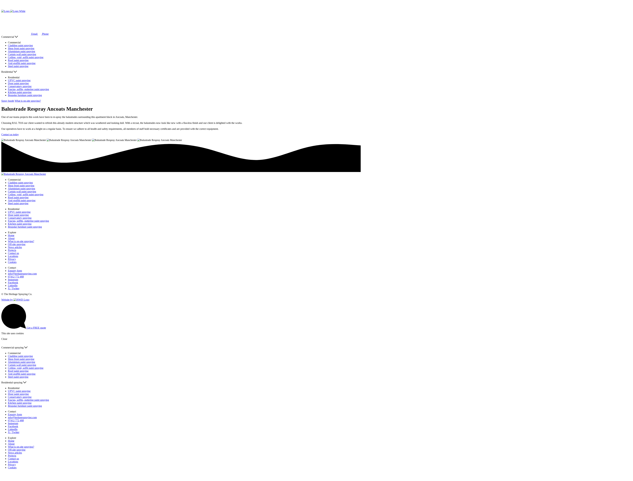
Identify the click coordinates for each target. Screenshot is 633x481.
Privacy (12, 259)
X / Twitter (13, 288)
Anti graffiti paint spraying (21, 63)
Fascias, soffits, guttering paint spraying (28, 89)
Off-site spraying (16, 244)
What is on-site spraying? (28, 100)
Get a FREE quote (36, 327)
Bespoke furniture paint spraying (25, 95)
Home (11, 235)
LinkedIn (12, 285)
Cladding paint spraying (20, 45)
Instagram (13, 279)
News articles (15, 247)
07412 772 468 (16, 276)
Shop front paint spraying (21, 48)
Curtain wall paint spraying (22, 54)
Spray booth (7, 100)
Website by (7, 299)
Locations (13, 256)
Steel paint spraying (18, 66)
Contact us (13, 253)
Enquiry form (15, 270)
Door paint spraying (18, 83)
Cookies (12, 262)
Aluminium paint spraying (21, 51)
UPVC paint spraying (19, 80)
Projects (12, 250)
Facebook (13, 282)
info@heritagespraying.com (22, 273)
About (11, 238)
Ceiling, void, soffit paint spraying (25, 57)
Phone (45, 33)
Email (34, 33)
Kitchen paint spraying (19, 92)
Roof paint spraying (18, 60)
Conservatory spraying (19, 86)
